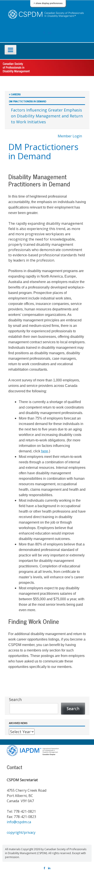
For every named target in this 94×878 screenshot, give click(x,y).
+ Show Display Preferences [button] (48, 3)
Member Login (70, 136)
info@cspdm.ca (19, 822)
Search (15, 699)
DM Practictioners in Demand (27, 101)
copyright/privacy (21, 832)
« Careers (15, 94)
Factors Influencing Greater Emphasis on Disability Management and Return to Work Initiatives (47, 115)
